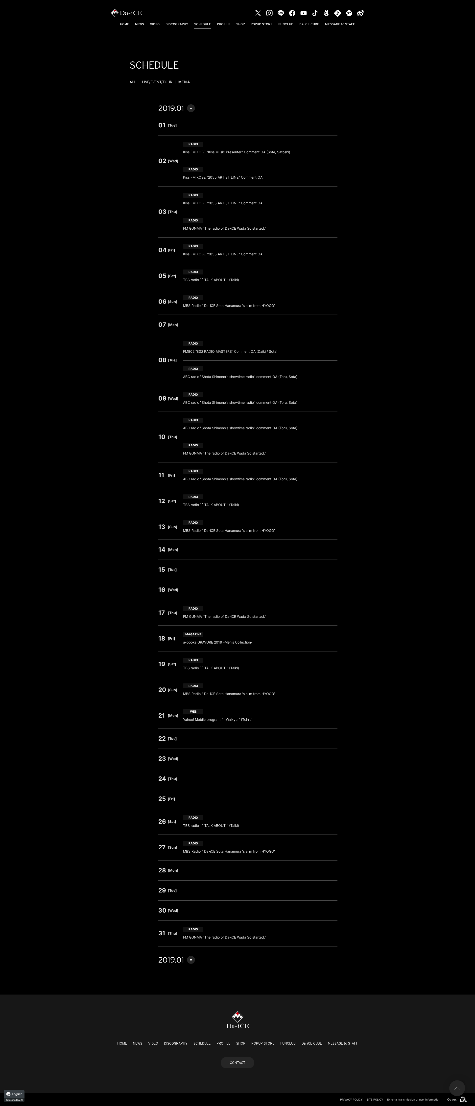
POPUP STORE (261, 24)
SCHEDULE (202, 24)
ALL (133, 82)
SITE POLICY (375, 1099)
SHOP (240, 24)
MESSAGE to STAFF (340, 24)
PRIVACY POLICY (351, 1099)
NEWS (139, 24)
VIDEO (155, 24)
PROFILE (223, 24)
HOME (124, 24)
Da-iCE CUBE (309, 24)
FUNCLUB (285, 24)
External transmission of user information (413, 1099)
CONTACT (237, 1063)
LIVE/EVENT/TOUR (157, 82)
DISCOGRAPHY (177, 24)
